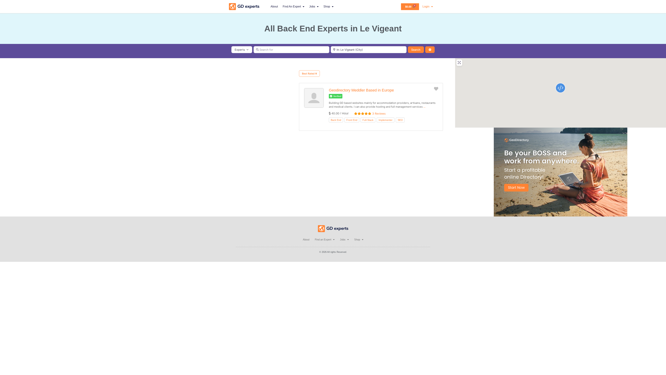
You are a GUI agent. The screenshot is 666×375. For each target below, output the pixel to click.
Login (425, 6)
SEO (400, 120)
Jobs (312, 6)
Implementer (385, 120)
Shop (326, 6)
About (274, 6)
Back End (336, 120)
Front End (351, 120)
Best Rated (308, 73)
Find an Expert (292, 6)
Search (417, 49)
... (424, 106)
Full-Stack (367, 120)
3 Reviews (379, 113)
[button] (335, 96)
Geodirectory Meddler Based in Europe (361, 90)
